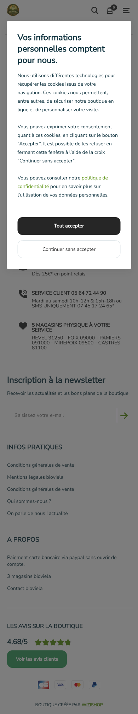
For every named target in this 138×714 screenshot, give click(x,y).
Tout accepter (69, 225)
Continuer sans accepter (69, 249)
